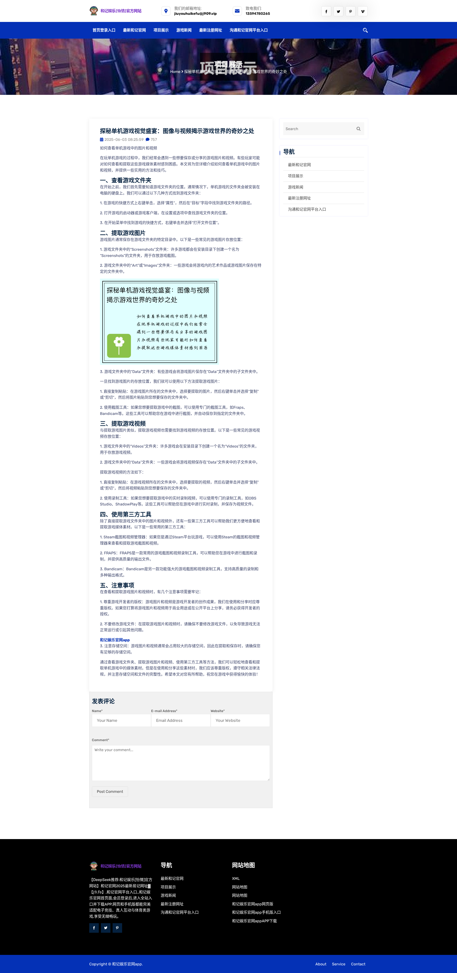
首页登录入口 (104, 30)
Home (175, 71)
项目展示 (161, 30)
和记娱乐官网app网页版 (252, 904)
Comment (100, 740)
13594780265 (258, 13)
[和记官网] (121, 10)
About (320, 964)
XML (236, 878)
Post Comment (110, 791)
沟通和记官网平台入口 (249, 30)
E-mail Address (164, 711)
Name (97, 711)
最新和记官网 (134, 30)
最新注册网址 (210, 30)
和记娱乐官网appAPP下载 (254, 921)
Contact (358, 964)
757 (154, 139)
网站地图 (239, 887)
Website (218, 711)
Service (338, 964)
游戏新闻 (184, 30)
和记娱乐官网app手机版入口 (256, 912)
